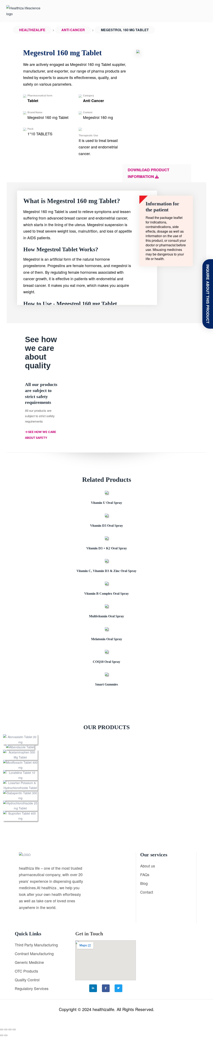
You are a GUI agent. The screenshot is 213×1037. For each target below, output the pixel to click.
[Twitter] (118, 988)
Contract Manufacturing (34, 953)
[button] (205, 777)
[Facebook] (106, 988)
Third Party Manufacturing (36, 944)
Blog (144, 883)
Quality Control (27, 979)
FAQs (144, 874)
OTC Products (26, 971)
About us (147, 865)
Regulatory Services (31, 988)
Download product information (148, 173)
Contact (146, 892)
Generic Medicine (29, 962)
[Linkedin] (93, 988)
